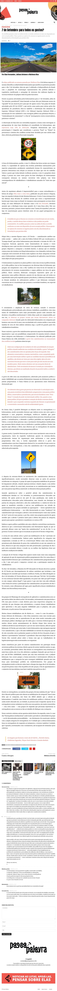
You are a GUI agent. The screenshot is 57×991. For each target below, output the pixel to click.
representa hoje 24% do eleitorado (15, 127)
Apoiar (19, 22)
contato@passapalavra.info (28, 961)
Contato (20, 1)
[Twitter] (55, 1)
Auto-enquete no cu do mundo (6, 773)
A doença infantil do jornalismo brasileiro (28, 773)
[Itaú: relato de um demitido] (39, 767)
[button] (54, 22)
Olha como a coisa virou (22, 194)
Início (16, 1)
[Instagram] (53, 1)
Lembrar (33, 22)
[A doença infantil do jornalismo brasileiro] (28, 767)
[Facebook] (51, 1)
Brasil (11, 25)
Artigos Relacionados (8, 761)
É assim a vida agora (7, 755)
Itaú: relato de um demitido (39, 773)
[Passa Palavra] (28, 11)
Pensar (26, 22)
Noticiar (13, 22)
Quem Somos (41, 22)
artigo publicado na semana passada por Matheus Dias (21, 82)
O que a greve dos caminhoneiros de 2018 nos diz (49, 773)
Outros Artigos (18, 761)
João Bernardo (43, 203)
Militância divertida (49, 755)
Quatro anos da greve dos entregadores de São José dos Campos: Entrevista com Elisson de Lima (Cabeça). (17, 776)
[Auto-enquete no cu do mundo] (6, 767)
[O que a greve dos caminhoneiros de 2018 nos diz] (50, 767)
